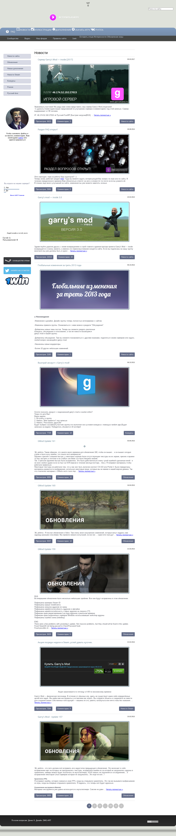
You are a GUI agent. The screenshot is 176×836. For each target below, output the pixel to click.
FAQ (62, 179)
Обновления (128, 477)
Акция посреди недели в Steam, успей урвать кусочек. (65, 642)
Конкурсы (129, 433)
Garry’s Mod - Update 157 (50, 716)
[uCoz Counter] (166, 822)
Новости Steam (127, 709)
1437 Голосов (19, 195)
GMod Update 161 (46, 441)
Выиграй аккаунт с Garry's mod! (53, 362)
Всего (12, 195)
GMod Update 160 (46, 485)
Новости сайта (127, 189)
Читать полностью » (78, 251)
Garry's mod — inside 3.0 (50, 197)
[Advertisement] (17, 157)
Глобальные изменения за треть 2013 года (59, 265)
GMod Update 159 (46, 549)
